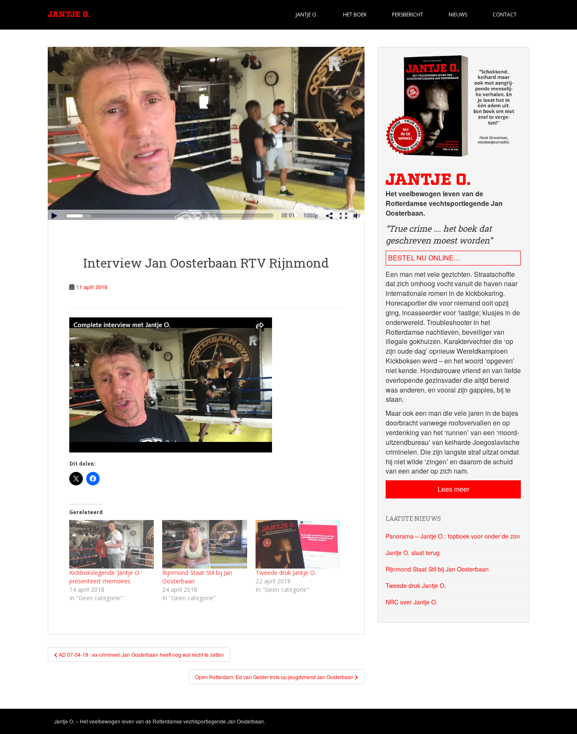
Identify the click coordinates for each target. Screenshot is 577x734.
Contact (505, 14)
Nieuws (458, 14)
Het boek (355, 14)
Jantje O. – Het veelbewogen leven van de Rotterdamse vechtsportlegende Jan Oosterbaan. (159, 721)
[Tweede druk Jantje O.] (298, 544)
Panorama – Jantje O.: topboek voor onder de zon (453, 536)
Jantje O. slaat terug (413, 552)
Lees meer (453, 489)
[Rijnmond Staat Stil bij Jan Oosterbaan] (204, 544)
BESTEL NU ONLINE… (424, 258)
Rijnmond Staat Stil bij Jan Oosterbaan (437, 569)
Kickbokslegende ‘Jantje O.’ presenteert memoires (105, 577)
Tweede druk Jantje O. (286, 573)
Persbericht (407, 14)
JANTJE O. (307, 14)
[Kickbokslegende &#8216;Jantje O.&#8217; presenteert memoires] (111, 544)
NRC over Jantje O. (412, 602)
